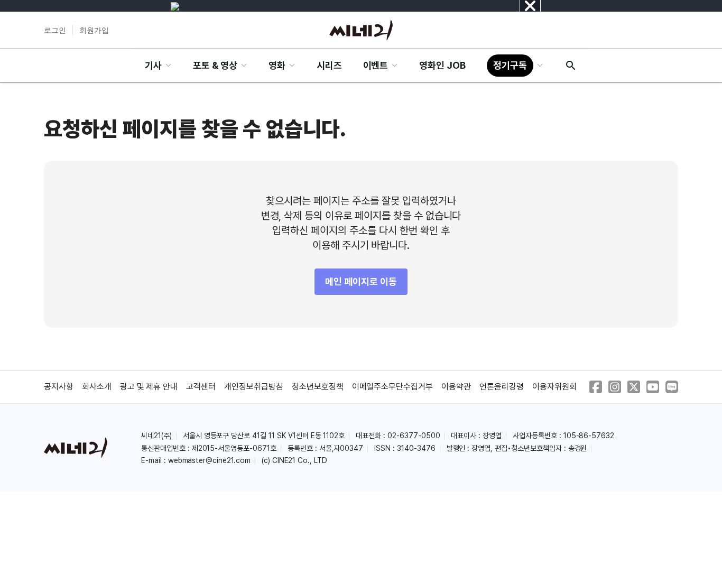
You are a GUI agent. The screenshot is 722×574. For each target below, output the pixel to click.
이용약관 (456, 387)
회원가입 (94, 30)
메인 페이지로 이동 (361, 281)
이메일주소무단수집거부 (392, 387)
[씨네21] (361, 30)
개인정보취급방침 (253, 387)
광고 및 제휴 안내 (149, 387)
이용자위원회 (554, 387)
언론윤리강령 (501, 387)
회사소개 (97, 387)
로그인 (55, 30)
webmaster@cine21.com (209, 460)
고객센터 (201, 387)
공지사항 (58, 387)
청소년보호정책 (318, 387)
